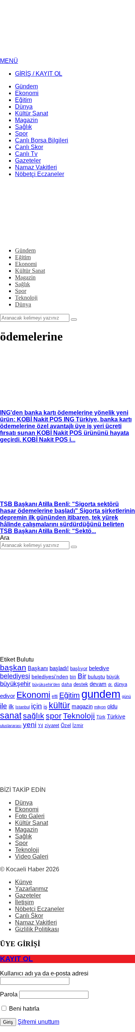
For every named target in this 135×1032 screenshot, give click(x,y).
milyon (100, 707)
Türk (100, 717)
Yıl (40, 725)
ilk (11, 706)
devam (98, 684)
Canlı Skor (29, 916)
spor (54, 715)
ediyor (7, 696)
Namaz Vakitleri (36, 922)
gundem (100, 694)
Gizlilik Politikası (37, 929)
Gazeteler (28, 895)
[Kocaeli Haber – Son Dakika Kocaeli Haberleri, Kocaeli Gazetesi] (56, 54)
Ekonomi (33, 695)
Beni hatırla (23, 1008)
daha (67, 684)
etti (55, 696)
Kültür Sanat (31, 823)
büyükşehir (15, 683)
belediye (99, 668)
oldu (112, 706)
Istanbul (22, 707)
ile (3, 706)
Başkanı (38, 668)
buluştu (96, 677)
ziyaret (52, 725)
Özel (66, 725)
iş (45, 706)
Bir (82, 676)
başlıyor (78, 668)
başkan (13, 667)
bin (73, 677)
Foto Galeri (30, 816)
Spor (21, 843)
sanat (10, 715)
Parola (9, 994)
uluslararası (10, 725)
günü (126, 696)
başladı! (59, 668)
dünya (120, 684)
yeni (29, 725)
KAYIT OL (16, 959)
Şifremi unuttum (38, 1022)
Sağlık (23, 836)
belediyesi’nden (50, 677)
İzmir (77, 725)
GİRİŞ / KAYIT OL (38, 73)
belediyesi (15, 676)
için (36, 706)
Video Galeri (31, 856)
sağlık (33, 715)
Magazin (26, 829)
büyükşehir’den (46, 684)
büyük (113, 677)
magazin (82, 706)
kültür (59, 705)
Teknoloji (79, 715)
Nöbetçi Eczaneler (39, 909)
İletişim (24, 902)
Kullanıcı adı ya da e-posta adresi (44, 973)
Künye (23, 882)
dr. (110, 684)
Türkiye (116, 717)
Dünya (24, 802)
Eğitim (69, 695)
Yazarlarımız (31, 889)
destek (81, 684)
